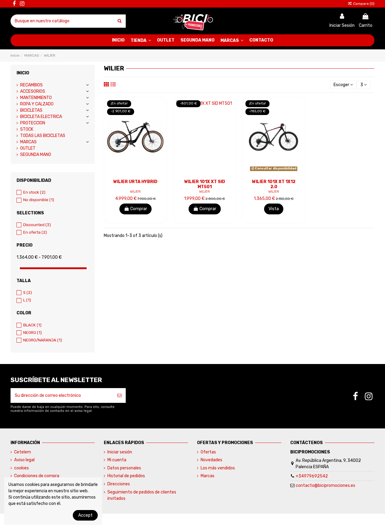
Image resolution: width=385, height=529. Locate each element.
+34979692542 (312, 476)
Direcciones (118, 484)
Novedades (211, 459)
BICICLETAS (31, 110)
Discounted (37, 224)
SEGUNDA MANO (35, 154)
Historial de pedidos (126, 475)
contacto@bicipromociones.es (325, 485)
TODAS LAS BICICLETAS (42, 135)
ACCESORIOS (32, 91)
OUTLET (27, 148)
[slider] (18, 268)
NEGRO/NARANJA (42, 340)
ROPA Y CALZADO (37, 104)
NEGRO (32, 332)
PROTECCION (32, 123)
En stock (34, 192)
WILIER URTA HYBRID (135, 181)
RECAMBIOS (31, 85)
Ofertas (208, 452)
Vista (274, 208)
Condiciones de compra (36, 475)
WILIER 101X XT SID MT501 (204, 184)
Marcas (207, 475)
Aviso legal (24, 459)
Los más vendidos (218, 468)
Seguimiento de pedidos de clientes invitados (141, 495)
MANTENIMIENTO (36, 97)
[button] (141, 40)
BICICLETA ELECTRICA (41, 116)
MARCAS (28, 142)
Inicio (23, 73)
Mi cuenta (116, 459)
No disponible (38, 200)
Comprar (138, 208)
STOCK (26, 129)
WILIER (135, 192)
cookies (21, 468)
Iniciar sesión (119, 452)
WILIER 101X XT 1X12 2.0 (273, 184)
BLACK (32, 325)
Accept (85, 515)
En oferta (35, 232)
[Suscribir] (119, 395)
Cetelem (22, 452)
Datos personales (124, 468)
